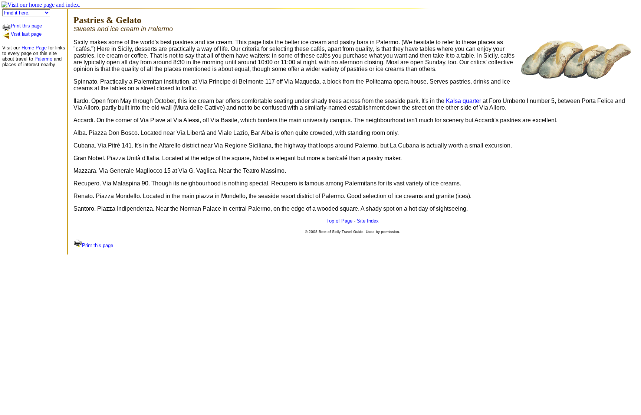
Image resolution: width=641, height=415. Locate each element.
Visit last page (26, 34)
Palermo (43, 59)
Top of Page (339, 221)
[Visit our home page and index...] (40, 4)
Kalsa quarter (463, 101)
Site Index (368, 221)
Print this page (26, 26)
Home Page (34, 48)
